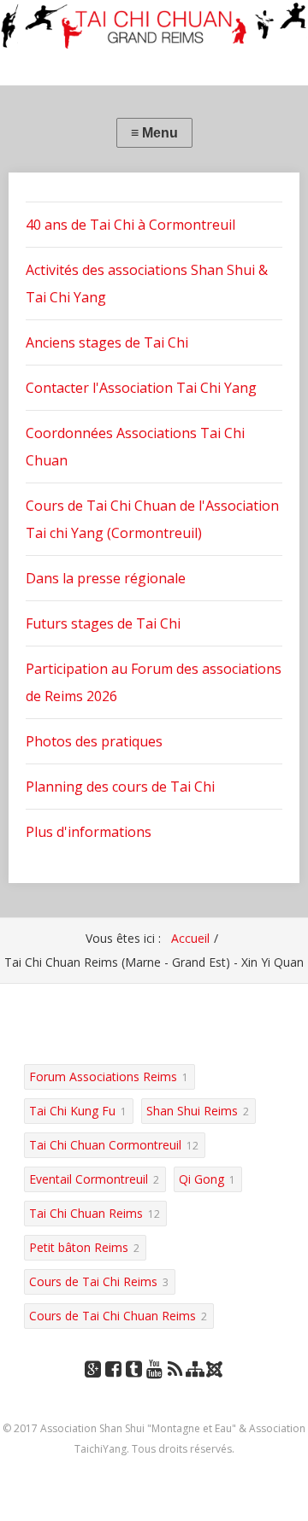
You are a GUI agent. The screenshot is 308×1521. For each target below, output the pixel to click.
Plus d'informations (88, 831)
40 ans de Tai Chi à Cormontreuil (130, 224)
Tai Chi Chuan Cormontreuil (105, 1145)
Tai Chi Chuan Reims (86, 1213)
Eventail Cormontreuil (88, 1179)
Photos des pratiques (94, 741)
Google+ (92, 1385)
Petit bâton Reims (78, 1247)
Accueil (190, 938)
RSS (175, 1385)
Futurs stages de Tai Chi (103, 623)
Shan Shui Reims (192, 1111)
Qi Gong (201, 1179)
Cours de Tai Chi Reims (93, 1281)
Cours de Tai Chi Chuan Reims (112, 1315)
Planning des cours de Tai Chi (120, 786)
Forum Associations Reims (103, 1076)
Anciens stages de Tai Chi (107, 342)
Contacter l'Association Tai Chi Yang (141, 387)
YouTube (154, 1385)
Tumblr (133, 1385)
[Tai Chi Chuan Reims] (154, 25)
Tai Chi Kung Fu (72, 1111)
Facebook (113, 1385)
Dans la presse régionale (106, 578)
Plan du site (195, 1385)
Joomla (216, 1375)
